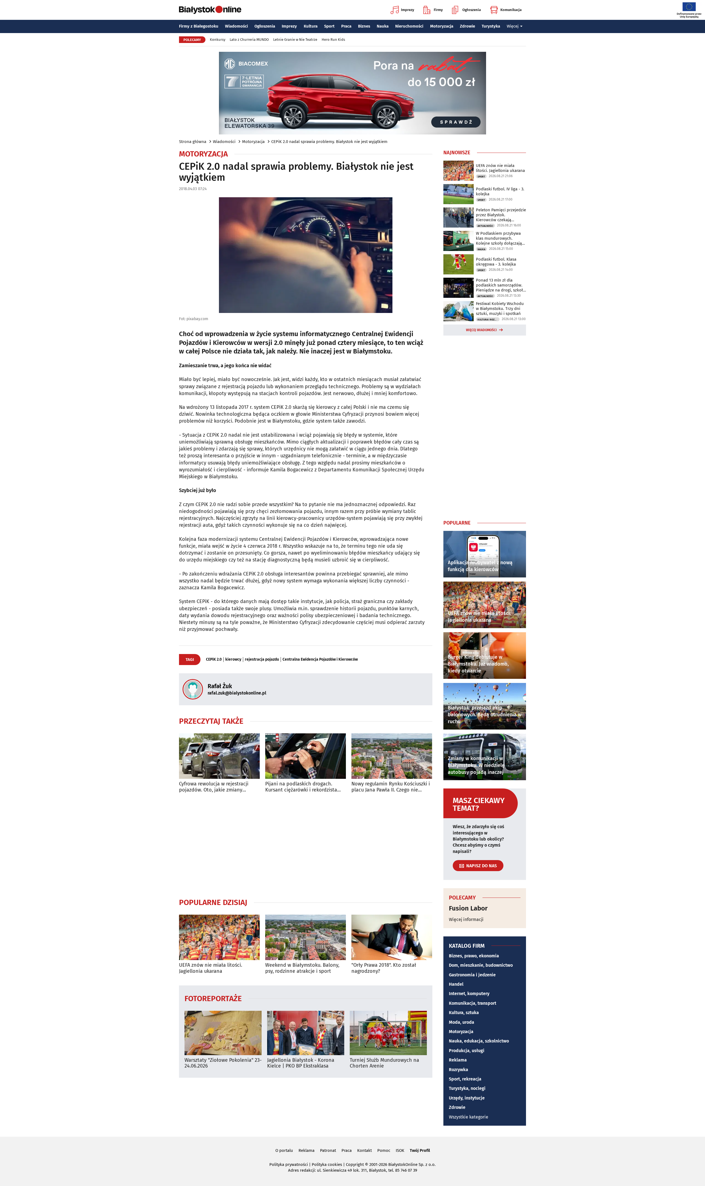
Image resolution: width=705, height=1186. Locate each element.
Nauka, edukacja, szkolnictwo (479, 1041)
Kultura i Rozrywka (489, 319)
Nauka (383, 26)
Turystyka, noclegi (467, 1088)
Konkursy (217, 39)
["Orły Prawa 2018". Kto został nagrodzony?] (391, 937)
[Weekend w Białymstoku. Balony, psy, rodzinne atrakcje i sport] (305, 937)
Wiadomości (236, 26)
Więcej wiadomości (481, 330)
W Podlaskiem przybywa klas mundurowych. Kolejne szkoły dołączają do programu (499, 238)
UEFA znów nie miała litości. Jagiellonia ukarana (210, 968)
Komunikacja (511, 10)
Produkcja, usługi (466, 1050)
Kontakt (364, 1150)
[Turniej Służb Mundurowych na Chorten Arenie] (388, 1033)
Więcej (513, 26)
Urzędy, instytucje (467, 1098)
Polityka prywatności (288, 1164)
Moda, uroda (461, 1022)
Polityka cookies (327, 1164)
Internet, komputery (469, 993)
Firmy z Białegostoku (198, 26)
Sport (329, 26)
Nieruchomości (409, 26)
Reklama (458, 1060)
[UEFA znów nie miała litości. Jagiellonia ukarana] (219, 937)
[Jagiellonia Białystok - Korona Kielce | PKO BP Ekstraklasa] (305, 1033)
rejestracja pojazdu (262, 659)
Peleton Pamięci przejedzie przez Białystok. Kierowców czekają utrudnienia (501, 214)
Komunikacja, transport (472, 1003)
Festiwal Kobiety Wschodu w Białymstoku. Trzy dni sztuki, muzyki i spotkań (500, 308)
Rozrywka (458, 1069)
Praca (346, 26)
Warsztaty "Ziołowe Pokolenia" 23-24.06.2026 (223, 1063)
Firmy (438, 10)
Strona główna (192, 141)
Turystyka (491, 26)
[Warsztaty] (223, 1033)
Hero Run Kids (333, 39)
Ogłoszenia (471, 10)
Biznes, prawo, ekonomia (474, 955)
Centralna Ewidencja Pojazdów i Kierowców (320, 659)
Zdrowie (467, 26)
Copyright (355, 1164)
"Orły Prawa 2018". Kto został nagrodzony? (383, 968)
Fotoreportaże (213, 998)
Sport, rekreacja (465, 1079)
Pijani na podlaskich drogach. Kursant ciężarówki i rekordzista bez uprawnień (301, 787)
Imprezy (407, 10)
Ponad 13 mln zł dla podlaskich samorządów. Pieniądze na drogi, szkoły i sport (500, 285)
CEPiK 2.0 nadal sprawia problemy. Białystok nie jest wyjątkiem (329, 141)
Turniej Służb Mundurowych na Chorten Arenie (384, 1063)
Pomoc (383, 1150)
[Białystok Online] (210, 10)
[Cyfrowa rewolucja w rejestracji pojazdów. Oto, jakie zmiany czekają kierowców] (219, 756)
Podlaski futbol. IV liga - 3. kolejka (500, 191)
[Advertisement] (305, 845)
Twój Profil (420, 1150)
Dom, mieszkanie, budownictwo (481, 965)
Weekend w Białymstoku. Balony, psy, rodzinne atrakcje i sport (302, 968)
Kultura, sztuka (464, 1012)
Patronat (328, 1150)
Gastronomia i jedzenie (472, 974)
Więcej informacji (466, 919)
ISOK (400, 1150)
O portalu (284, 1150)
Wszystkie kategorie (468, 1117)
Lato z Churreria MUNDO (249, 39)
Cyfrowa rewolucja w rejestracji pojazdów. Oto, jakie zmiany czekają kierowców (213, 787)
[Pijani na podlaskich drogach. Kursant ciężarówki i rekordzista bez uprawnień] (305, 756)
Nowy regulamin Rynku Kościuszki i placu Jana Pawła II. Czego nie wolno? (390, 787)
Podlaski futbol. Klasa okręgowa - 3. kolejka (496, 262)
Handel (456, 984)
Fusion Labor (468, 908)
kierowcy (233, 659)
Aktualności (485, 226)
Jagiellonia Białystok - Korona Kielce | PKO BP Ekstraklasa (300, 1063)
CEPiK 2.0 (214, 659)
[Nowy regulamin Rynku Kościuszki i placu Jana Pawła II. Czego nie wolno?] (391, 756)
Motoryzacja (441, 26)
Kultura (311, 26)
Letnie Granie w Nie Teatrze (295, 39)
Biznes (364, 26)
